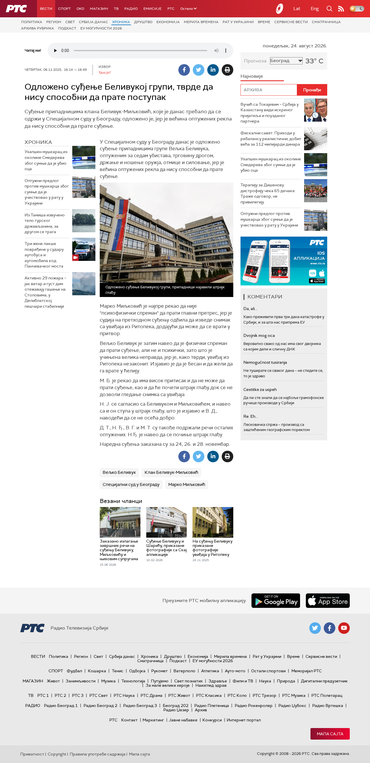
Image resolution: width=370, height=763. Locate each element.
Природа (286, 681)
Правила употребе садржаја (97, 754)
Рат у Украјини (238, 22)
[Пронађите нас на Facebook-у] (329, 628)
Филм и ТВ (243, 681)
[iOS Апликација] (283, 261)
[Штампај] (227, 70)
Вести (46, 8)
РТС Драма (151, 695)
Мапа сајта (330, 733)
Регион (53, 22)
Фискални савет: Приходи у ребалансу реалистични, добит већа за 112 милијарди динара (270, 138)
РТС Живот (179, 695)
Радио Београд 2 (100, 705)
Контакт (129, 720)
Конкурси (212, 720)
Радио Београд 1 (61, 705)
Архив (201, 709)
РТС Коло (237, 695)
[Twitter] (198, 70)
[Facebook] (184, 70)
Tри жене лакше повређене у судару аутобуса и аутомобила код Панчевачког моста (44, 255)
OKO (80, 8)
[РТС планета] (280, 8)
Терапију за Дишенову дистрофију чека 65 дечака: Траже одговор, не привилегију (267, 193)
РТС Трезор (264, 695)
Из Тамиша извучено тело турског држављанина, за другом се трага (45, 223)
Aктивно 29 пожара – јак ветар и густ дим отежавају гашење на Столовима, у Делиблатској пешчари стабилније (45, 292)
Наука (265, 681)
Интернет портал (244, 720)
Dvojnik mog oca (259, 335)
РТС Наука (124, 695)
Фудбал (74, 670)
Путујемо (160, 681)
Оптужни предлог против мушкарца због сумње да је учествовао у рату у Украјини (47, 192)
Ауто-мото (235, 670)
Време (264, 22)
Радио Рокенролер (254, 705)
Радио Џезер (176, 709)
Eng (315, 8)
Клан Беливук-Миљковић (171, 472)
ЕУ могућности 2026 (101, 28)
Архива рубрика (37, 28)
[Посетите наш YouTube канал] (344, 628)
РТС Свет (98, 695)
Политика (31, 22)
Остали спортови (268, 670)
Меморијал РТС (306, 670)
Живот (53, 681)
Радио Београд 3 (140, 705)
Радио (131, 8)
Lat (296, 8)
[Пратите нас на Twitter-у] (315, 628)
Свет (70, 22)
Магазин (99, 8)
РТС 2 (60, 695)
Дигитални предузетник (324, 681)
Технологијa (133, 681)
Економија (168, 22)
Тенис (117, 670)
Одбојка (137, 670)
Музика (108, 681)
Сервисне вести (291, 22)
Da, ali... (250, 308)
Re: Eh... (250, 416)
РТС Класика (209, 695)
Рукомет (159, 670)
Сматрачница (326, 22)
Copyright (57, 754)
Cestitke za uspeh (260, 389)
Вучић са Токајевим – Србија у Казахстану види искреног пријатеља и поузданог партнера (269, 113)
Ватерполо (184, 670)
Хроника (121, 22)
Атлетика (210, 670)
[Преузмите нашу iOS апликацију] (328, 600)
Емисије (152, 8)
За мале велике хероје (168, 685)
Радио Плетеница (211, 705)
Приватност (32, 754)
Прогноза (255, 61)
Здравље (217, 681)
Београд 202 (175, 705)
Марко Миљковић (186, 484)
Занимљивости (80, 681)
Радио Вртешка (327, 705)
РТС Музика (294, 695)
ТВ (116, 8)
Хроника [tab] (38, 142)
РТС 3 (78, 695)
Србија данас (93, 22)
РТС (171, 8)
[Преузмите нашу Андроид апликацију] (275, 600)
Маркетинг (153, 720)
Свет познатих (188, 681)
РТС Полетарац (326, 695)
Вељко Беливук (119, 472)
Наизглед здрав (211, 685)
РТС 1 (43, 695)
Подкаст (67, 28)
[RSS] (341, 8)
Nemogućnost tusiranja (265, 362)
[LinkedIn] (213, 70)
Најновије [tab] (251, 76)
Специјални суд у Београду (131, 484)
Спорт (64, 8)
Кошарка (97, 670)
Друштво (143, 22)
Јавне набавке (183, 720)
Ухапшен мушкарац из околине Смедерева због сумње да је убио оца (46, 160)
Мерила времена (201, 22)
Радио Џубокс (292, 705)
